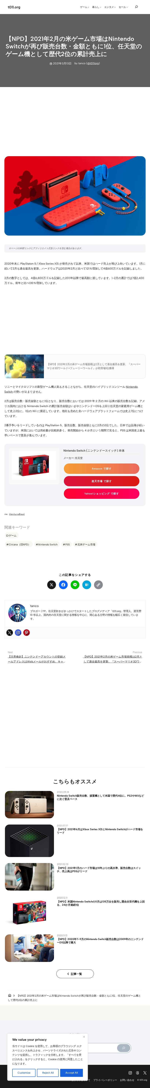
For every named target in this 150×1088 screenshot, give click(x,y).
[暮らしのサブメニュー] (100, 7)
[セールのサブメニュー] (127, 7)
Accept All (71, 1072)
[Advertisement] (75, 118)
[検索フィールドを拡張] (136, 7)
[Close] (84, 1037)
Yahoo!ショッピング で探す (101, 493)
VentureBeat (17, 514)
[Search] (123, 1048)
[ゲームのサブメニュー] (88, 7)
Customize (24, 1072)
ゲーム (12, 535)
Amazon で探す (102, 468)
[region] (47, 1057)
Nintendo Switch (48, 544)
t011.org (14, 7)
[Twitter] (9, 632)
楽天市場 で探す (102, 481)
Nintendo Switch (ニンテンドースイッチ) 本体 (94, 450)
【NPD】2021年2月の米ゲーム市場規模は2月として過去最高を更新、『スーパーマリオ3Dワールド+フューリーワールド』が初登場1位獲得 (112, 661)
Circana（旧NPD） (20, 544)
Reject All (48, 1072)
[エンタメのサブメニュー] (115, 7)
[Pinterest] (26, 632)
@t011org (93, 63)
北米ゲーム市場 (86, 544)
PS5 (67, 544)
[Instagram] (18, 632)
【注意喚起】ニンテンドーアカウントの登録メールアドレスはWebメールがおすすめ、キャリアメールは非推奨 (37, 661)
